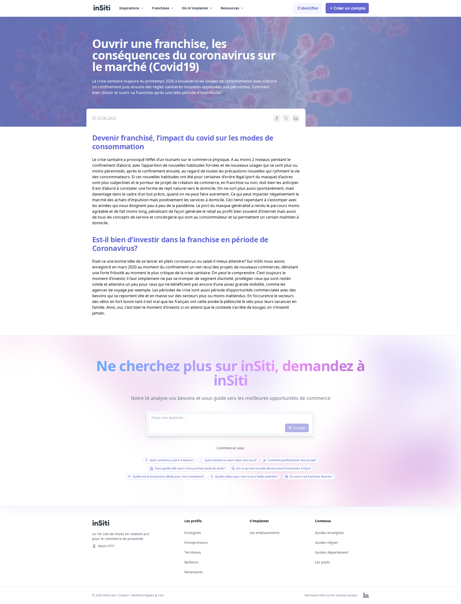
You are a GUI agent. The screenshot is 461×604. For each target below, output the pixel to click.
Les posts (322, 562)
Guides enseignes (329, 532)
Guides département (331, 552)
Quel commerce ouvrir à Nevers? (172, 460)
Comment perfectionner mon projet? (292, 460)
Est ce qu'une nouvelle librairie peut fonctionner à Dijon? (273, 468)
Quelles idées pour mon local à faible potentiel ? (247, 476)
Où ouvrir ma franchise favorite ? (311, 476)
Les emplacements (265, 532)
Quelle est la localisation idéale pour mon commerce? (168, 476)
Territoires (192, 552)
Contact (123, 595)
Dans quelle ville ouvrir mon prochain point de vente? (190, 468)
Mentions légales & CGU (147, 595)
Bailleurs (191, 562)
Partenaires (193, 572)
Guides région (326, 542)
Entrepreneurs (196, 542)
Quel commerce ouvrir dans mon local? (231, 460)
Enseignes (192, 532)
